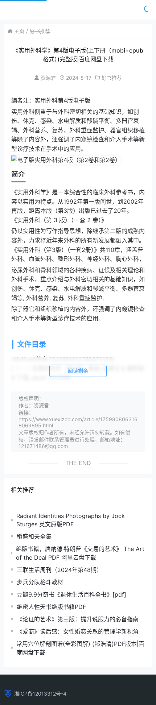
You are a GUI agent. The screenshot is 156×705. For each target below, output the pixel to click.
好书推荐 (40, 31)
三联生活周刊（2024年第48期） (59, 569)
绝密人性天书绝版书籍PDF (51, 606)
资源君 (48, 78)
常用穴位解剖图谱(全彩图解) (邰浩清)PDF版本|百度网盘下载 (80, 648)
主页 (19, 31)
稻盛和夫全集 (34, 536)
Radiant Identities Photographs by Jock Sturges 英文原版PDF (70, 520)
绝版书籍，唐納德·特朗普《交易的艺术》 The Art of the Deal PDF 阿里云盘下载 (80, 553)
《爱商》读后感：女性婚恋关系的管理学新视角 (78, 631)
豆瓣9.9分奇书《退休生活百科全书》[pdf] (71, 594)
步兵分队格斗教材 (40, 582)
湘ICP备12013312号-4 (40, 694)
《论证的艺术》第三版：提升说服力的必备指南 (78, 619)
